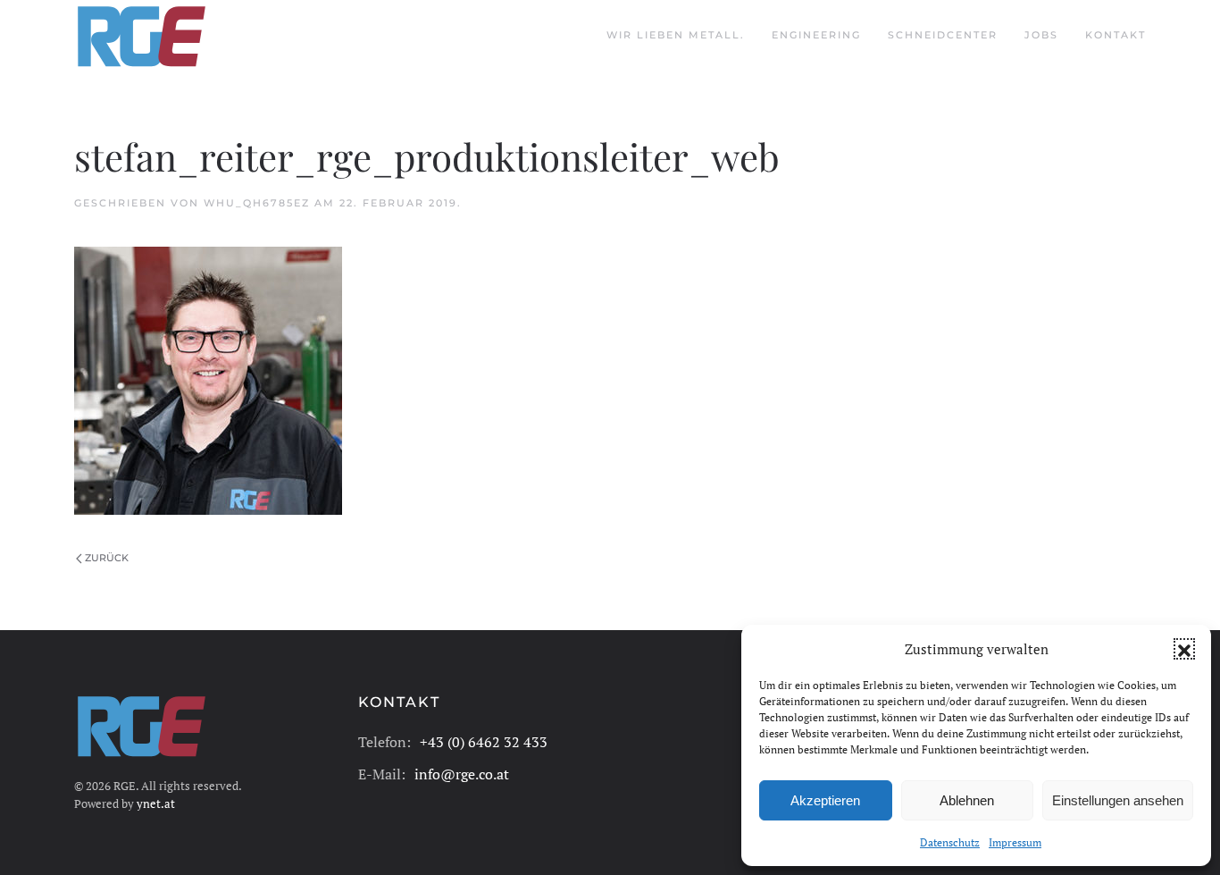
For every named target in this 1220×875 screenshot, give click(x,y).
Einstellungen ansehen (1117, 800)
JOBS (1041, 35)
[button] (1184, 649)
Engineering (816, 35)
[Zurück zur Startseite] (141, 36)
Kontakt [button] (1115, 35)
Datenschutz (950, 842)
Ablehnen (967, 800)
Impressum (1015, 842)
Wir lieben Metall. (675, 35)
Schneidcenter (943, 35)
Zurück (107, 557)
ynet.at (156, 803)
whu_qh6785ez (257, 203)
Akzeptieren (825, 800)
